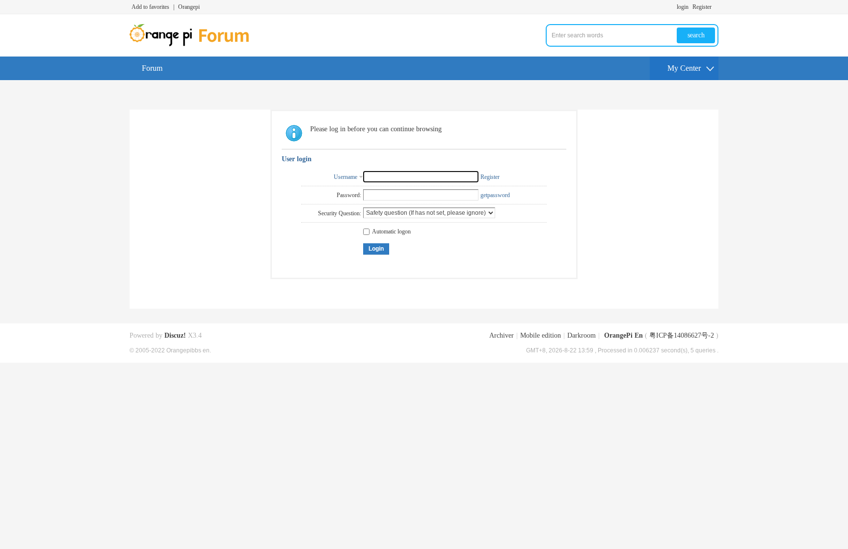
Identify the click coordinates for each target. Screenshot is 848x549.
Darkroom (581, 335)
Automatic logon (391, 231)
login (683, 6)
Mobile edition (540, 335)
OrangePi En (623, 335)
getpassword (495, 195)
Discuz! (175, 335)
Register (702, 6)
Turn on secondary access (716, 6)
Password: (349, 195)
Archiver (501, 335)
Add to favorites (150, 6)
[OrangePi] (195, 44)
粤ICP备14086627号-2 (681, 335)
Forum (152, 68)
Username (345, 176)
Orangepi (189, 6)
